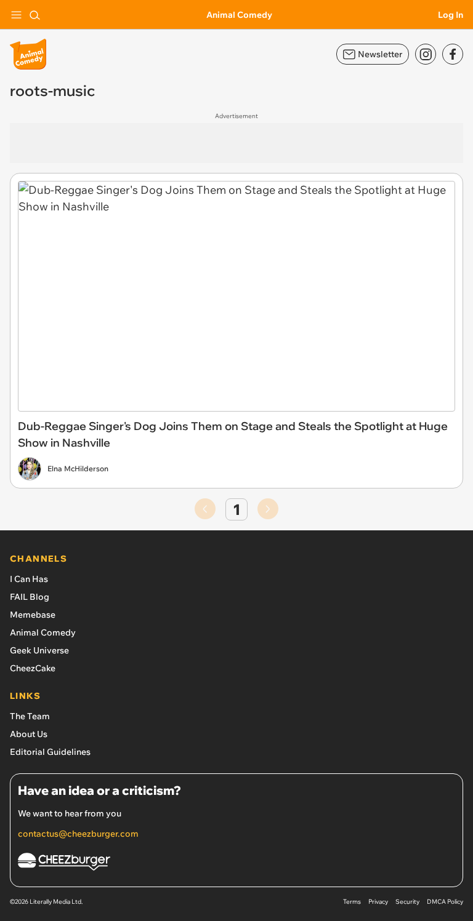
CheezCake (32, 668)
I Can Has (29, 578)
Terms (352, 902)
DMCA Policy (445, 902)
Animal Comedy (239, 14)
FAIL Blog (29, 596)
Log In (450, 14)
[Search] (34, 14)
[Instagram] (425, 54)
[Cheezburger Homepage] (236, 863)
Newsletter (380, 54)
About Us (28, 734)
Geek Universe (39, 650)
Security (407, 902)
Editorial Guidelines (50, 751)
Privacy (378, 902)
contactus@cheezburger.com (78, 833)
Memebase (32, 614)
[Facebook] (452, 54)
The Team (30, 716)
